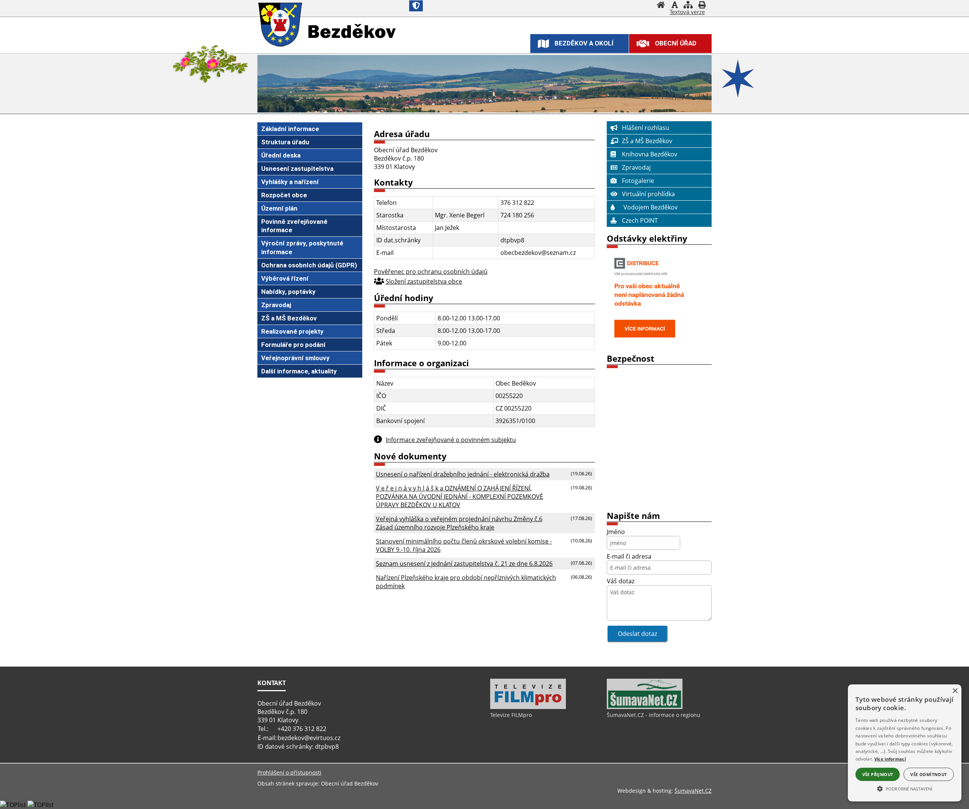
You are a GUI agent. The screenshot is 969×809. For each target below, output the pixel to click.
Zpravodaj (636, 167)
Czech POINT (640, 220)
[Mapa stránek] (688, 5)
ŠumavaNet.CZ (693, 790)
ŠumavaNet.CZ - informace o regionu (653, 714)
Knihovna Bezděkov (649, 154)
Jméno (616, 532)
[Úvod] (660, 5)
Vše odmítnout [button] (928, 774)
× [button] (955, 691)
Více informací (890, 759)
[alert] (904, 742)
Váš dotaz (620, 581)
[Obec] (281, 25)
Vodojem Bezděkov (650, 207)
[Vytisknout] (701, 5)
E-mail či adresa (629, 556)
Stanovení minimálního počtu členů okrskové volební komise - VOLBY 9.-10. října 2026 (464, 545)
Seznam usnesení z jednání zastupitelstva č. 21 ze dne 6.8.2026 (464, 563)
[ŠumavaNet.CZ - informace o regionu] (644, 707)
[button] (904, 788)
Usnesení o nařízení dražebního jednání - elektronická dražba (463, 474)
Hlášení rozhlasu (645, 127)
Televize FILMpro (511, 714)
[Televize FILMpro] (528, 707)
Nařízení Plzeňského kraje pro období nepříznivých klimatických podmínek (466, 581)
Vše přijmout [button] (877, 774)
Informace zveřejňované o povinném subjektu (451, 440)
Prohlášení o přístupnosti (289, 772)
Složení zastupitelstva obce (424, 281)
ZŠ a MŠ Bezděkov (647, 141)
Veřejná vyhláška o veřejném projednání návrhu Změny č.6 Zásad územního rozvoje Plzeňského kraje (459, 523)
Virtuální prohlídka (648, 194)
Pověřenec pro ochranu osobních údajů (431, 271)
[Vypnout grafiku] (674, 5)
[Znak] (416, 5)
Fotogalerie (638, 180)
